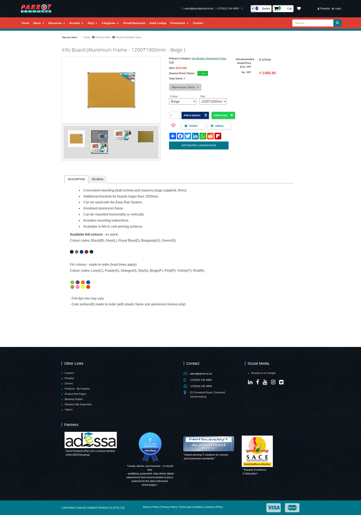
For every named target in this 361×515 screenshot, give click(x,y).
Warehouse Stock (183, 87)
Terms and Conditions (191, 507)
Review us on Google (263, 373)
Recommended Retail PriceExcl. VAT (245, 63)
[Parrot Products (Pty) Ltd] (36, 8)
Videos (69, 409)
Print (193, 126)
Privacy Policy (169, 507)
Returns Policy (151, 507)
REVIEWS (97, 179)
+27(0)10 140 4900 (228, 8)
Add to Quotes (192, 115)
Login (338, 8)
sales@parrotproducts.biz (199, 8)
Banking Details (74, 399)
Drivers (69, 383)
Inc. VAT (246, 72)
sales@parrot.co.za (201, 373)
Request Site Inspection (78, 404)
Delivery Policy (214, 507)
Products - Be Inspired (77, 388)
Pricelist (69, 378)
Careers (69, 373)
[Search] (337, 23)
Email (219, 126)
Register (325, 8)
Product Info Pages (75, 394)
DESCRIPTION (76, 179)
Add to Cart (220, 115)
